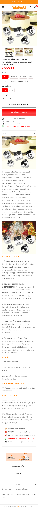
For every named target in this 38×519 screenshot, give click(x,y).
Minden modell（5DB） (20, 81)
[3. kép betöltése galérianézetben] (28, 52)
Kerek (5, 77)
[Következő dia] (36, 53)
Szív (30, 77)
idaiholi (18, 506)
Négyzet (14, 77)
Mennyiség (6, 95)
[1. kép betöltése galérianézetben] (9, 52)
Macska (23, 77)
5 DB (11, 90)
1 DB (4, 90)
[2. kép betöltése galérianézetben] (19, 52)
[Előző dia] (2, 53)
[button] (35, 7)
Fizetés (18, 112)
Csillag (5, 81)
